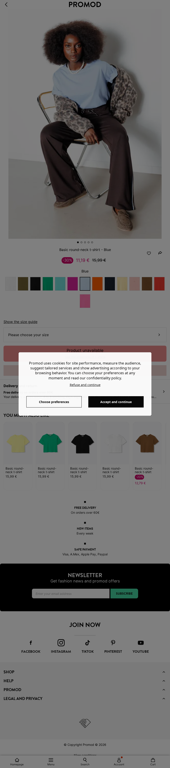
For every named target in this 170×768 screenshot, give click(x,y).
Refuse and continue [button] (85, 385)
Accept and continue (116, 402)
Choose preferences (54, 402)
